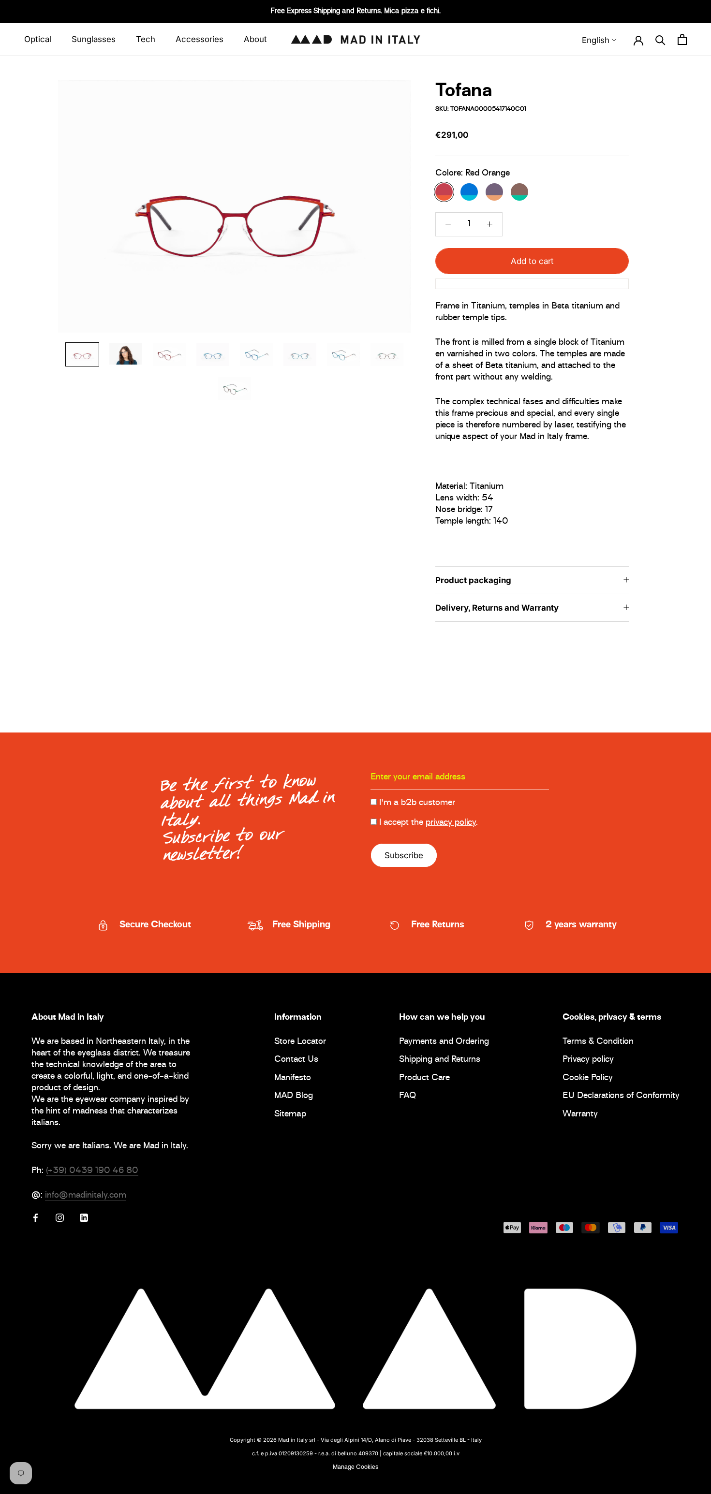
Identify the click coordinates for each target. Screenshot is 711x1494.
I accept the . (428, 823)
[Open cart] (682, 39)
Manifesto (292, 1078)
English (595, 40)
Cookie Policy (588, 1078)
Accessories (199, 39)
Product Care (424, 1078)
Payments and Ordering (444, 1042)
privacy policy (451, 823)
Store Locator (300, 1042)
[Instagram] (60, 1218)
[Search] (660, 39)
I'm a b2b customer (417, 803)
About (255, 39)
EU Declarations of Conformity (621, 1096)
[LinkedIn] (84, 1218)
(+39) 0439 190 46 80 (92, 1171)
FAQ (407, 1096)
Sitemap (290, 1115)
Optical (37, 39)
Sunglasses (94, 39)
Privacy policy (588, 1060)
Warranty (580, 1115)
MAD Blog (293, 1096)
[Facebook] (35, 1218)
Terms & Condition (598, 1042)
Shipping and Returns (439, 1060)
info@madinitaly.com (85, 1195)
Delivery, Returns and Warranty (497, 607)
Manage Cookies (355, 1467)
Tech (145, 39)
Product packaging (473, 580)
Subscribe (404, 855)
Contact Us (296, 1060)
